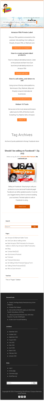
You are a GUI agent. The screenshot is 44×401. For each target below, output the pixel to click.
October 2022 (12, 334)
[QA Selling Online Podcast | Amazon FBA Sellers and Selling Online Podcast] (7, 8)
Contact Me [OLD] (12, 251)
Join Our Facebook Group (22, 99)
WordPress (26, 391)
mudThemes (22, 393)
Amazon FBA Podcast (28, 156)
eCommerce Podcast (14, 254)
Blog (8, 249)
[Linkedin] (25, 397)
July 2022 (12, 342)
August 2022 (12, 340)
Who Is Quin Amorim (14, 268)
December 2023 (13, 331)
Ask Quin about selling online (16, 240)
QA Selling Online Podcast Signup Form (20, 263)
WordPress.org (13, 376)
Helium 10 (22, 120)
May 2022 (12, 345)
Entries (12, 371)
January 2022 (13, 356)
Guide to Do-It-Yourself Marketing (18, 319)
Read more (22, 206)
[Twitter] (22, 397)
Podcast (10, 257)
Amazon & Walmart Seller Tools (17, 238)
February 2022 (13, 353)
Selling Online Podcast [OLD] (16, 266)
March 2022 (12, 350)
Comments (13, 373)
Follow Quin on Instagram (22, 48)
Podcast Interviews (13, 260)
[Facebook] (19, 397)
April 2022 (12, 348)
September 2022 (13, 337)
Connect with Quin (22, 73)
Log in (10, 368)
